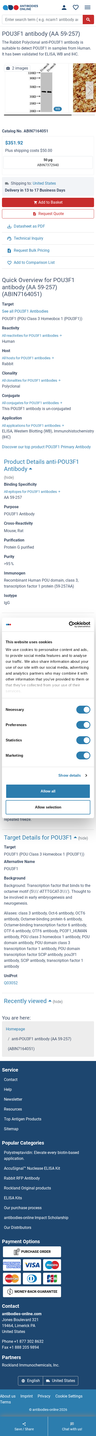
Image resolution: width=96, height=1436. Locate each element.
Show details (69, 775)
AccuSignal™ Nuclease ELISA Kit (32, 1168)
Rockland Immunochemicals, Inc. (30, 1365)
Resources (13, 1109)
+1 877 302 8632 (29, 1341)
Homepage (15, 1029)
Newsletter (13, 1099)
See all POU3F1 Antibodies (25, 311)
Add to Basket (50, 202)
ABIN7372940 (48, 162)
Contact (10, 1079)
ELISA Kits (13, 1198)
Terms (5, 1402)
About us (8, 1396)
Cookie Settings (68, 1396)
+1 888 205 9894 (24, 1347)
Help (8, 1089)
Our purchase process (23, 1207)
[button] (90, 90)
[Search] (88, 19)
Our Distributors (17, 1227)
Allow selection (48, 807)
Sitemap (11, 1129)
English (33, 1380)
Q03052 (11, 983)
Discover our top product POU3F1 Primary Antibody (46, 447)
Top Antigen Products (22, 1119)
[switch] (83, 725)
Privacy (44, 1396)
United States (44, 183)
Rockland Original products (27, 1188)
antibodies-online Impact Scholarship (36, 1217)
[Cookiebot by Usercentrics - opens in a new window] (69, 624)
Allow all (48, 791)
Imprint (26, 1396)
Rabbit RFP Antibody (22, 1178)
